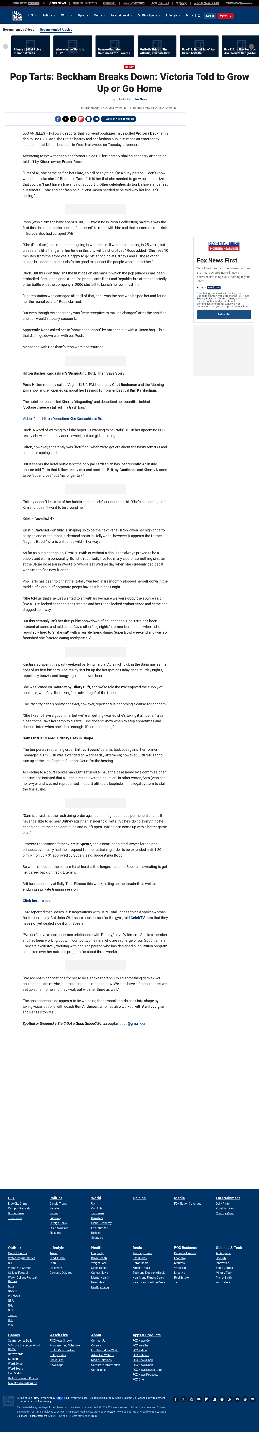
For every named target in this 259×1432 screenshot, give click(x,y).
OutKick (14, 1248)
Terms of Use (226, 298)
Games (14, 1335)
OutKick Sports (148, 15)
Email (96, 119)
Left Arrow (5, 46)
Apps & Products (147, 1335)
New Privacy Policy (44, 1398)
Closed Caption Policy (102, 1398)
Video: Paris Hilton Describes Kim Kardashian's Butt (64, 419)
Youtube (199, 1399)
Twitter (65, 119)
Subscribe (224, 314)
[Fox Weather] (160, 3)
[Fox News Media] (57, 3)
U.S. (31, 15)
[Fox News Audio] (133, 3)
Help (118, 1398)
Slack (222, 1399)
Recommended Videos (18, 29)
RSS (230, 1399)
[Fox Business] (85, 3)
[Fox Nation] (109, 3)
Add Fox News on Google (120, 119)
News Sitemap (25, 1401)
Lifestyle (172, 15)
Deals (137, 1248)
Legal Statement (38, 1416)
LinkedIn (214, 1399)
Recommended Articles (56, 29)
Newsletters (237, 1399)
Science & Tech (229, 1248)
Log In (210, 15)
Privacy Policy (205, 298)
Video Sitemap (43, 1401)
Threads (73, 119)
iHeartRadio (253, 1399)
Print (88, 119)
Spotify (245, 1399)
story (129, 67)
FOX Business (185, 1248)
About (96, 1335)
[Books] (239, 3)
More (189, 15)
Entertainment (120, 15)
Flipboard (81, 119)
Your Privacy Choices (76, 1398)
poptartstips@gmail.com (128, 1023)
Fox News (17, 15)
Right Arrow (251, 46)
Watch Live (59, 1335)
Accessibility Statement (151, 1398)
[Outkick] (181, 3)
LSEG (94, 1416)
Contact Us (129, 1398)
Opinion (83, 15)
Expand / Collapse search (199, 16)
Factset (111, 1411)
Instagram (191, 1399)
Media (98, 15)
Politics (47, 15)
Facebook (58, 119)
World (65, 15)
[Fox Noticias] (206, 3)
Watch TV (225, 15)
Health (96, 1248)
